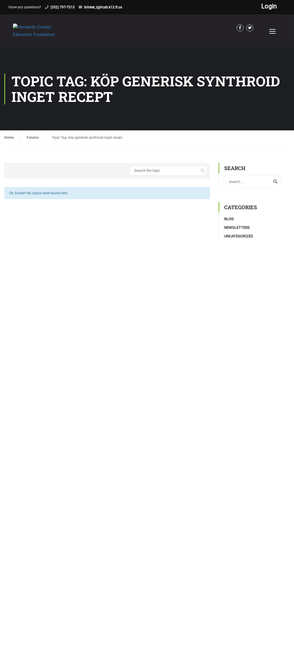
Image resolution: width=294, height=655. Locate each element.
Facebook (240, 27)
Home (9, 138)
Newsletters (237, 227)
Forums (33, 138)
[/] (41, 35)
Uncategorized (238, 236)
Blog (229, 219)
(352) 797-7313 (63, 7)
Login (269, 6)
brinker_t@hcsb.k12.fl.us (103, 7)
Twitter (249, 27)
